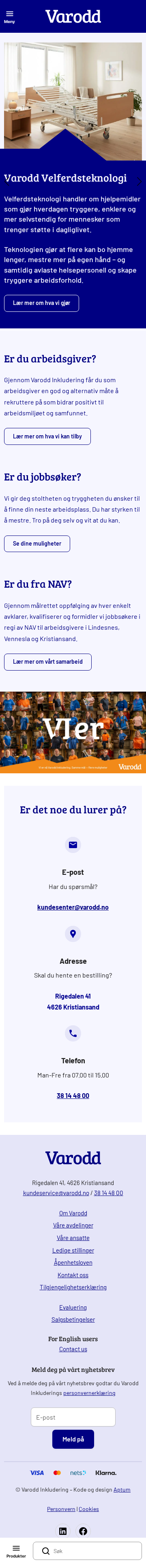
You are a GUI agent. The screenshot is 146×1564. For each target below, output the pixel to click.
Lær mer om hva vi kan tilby (47, 436)
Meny (9, 21)
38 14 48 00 (108, 1192)
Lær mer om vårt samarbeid (48, 661)
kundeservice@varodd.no (56, 1192)
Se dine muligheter (37, 543)
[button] (7, 181)
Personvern (61, 1508)
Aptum (122, 1489)
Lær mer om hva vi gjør (41, 302)
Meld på (73, 1439)
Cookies (89, 1508)
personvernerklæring (89, 1392)
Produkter (16, 1555)
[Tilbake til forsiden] (73, 16)
